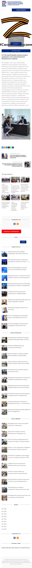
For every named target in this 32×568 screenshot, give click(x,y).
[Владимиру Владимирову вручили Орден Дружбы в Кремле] (4, 302)
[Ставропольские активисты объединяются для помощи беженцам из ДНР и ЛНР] (4, 466)
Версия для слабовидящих (11, 231)
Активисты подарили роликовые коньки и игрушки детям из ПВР (18, 456)
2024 (4, 514)
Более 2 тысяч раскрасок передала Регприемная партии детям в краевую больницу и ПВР (19, 448)
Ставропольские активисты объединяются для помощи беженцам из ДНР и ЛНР (17, 464)
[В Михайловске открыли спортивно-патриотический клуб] (4, 490)
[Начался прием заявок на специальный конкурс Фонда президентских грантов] (4, 474)
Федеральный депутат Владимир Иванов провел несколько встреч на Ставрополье (18, 386)
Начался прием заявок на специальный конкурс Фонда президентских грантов (17, 472)
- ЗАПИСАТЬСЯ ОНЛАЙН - (16, 44)
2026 (4, 509)
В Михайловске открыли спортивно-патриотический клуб (18, 488)
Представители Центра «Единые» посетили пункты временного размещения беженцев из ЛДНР (18, 480)
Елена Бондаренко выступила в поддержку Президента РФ (18, 324)
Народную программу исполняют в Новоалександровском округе (19, 378)
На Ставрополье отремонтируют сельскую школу (18, 370)
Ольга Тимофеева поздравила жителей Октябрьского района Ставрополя (18, 156)
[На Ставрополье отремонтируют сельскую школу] (4, 372)
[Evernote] (11, 147)
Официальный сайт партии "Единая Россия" (16, 547)
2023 (4, 516)
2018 (4, 529)
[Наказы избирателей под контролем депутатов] (4, 348)
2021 (4, 521)
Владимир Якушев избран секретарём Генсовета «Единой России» (18, 253)
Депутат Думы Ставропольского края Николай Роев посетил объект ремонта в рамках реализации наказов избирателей (19, 363)
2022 (4, 519)
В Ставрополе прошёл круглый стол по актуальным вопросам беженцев (19, 496)
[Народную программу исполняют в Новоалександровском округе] (4, 380)
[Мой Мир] (7, 147)
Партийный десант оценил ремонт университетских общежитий (19, 394)
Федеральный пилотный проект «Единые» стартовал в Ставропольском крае (18, 424)
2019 (4, 526)
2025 (4, 511)
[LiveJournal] (13, 147)
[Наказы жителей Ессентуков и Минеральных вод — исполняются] (4, 404)
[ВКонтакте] (2, 147)
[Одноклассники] (5, 147)
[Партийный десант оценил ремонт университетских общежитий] (4, 396)
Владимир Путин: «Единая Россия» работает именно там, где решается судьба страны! (19, 277)
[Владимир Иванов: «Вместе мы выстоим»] (4, 310)
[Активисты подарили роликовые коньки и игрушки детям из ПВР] (4, 458)
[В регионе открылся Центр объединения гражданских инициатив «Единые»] (4, 434)
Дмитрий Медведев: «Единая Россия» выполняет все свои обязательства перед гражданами (18, 269)
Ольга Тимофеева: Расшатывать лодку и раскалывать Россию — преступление (18, 317)
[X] (9, 147)
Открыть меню (16, 50)
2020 (5, 524)
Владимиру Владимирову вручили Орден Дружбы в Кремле (19, 300)
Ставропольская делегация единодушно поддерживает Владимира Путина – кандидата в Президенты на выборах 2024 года (19, 293)
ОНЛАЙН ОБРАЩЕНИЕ (21, 10)
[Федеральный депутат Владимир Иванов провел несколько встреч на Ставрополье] (4, 388)
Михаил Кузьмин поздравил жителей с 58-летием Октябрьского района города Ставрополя (12, 165)
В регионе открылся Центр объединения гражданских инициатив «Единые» (16, 432)
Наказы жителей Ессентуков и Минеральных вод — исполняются (19, 402)
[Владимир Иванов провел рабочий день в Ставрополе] (4, 412)
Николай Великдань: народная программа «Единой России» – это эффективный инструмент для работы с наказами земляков (19, 261)
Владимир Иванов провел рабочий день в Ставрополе (19, 410)
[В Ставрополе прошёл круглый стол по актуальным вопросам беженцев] (4, 498)
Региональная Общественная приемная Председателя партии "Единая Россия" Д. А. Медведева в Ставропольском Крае (12, 3)
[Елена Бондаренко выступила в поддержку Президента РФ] (4, 326)
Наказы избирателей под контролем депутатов (16, 346)
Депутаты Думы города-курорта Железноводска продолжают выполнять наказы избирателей (18, 355)
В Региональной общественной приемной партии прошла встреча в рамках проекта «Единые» (19, 440)
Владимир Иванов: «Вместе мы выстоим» (18, 308)
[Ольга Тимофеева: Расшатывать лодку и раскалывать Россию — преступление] (4, 318)
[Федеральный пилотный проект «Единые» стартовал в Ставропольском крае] (4, 426)
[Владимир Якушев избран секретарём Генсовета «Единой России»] (4, 254)
